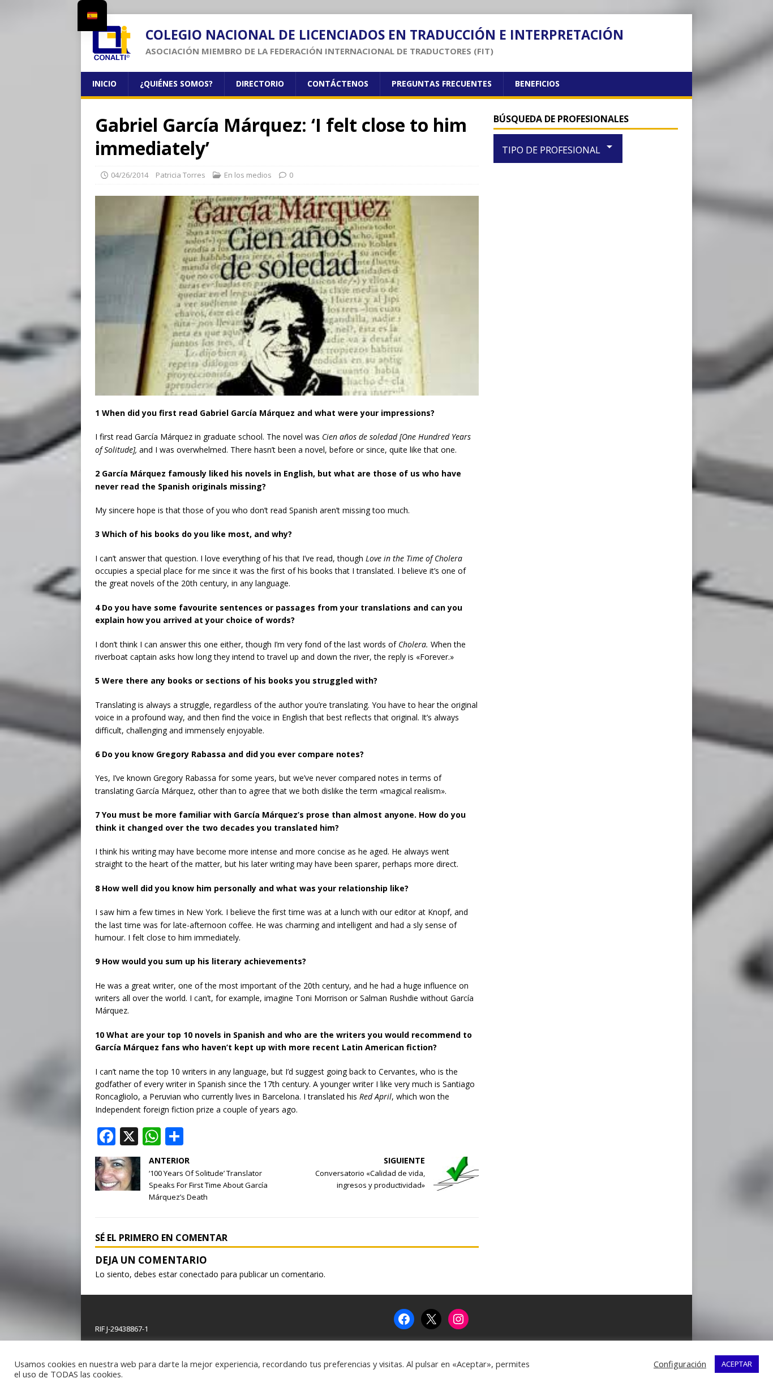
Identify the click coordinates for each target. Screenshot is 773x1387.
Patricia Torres (180, 175)
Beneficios (537, 83)
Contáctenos (337, 83)
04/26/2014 (129, 175)
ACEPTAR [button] (737, 1364)
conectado (198, 1274)
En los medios (248, 175)
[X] (431, 1319)
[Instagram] (458, 1319)
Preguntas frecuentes (442, 83)
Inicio (104, 83)
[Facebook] (404, 1319)
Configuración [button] (680, 1364)
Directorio (260, 83)
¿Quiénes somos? (176, 83)
